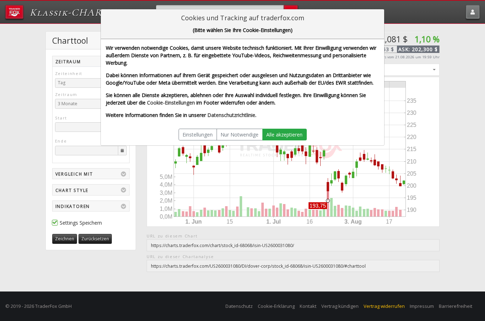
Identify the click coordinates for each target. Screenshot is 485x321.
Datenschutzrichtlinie (231, 115)
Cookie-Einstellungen (171, 102)
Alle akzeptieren (284, 134)
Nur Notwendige (239, 134)
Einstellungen (197, 134)
